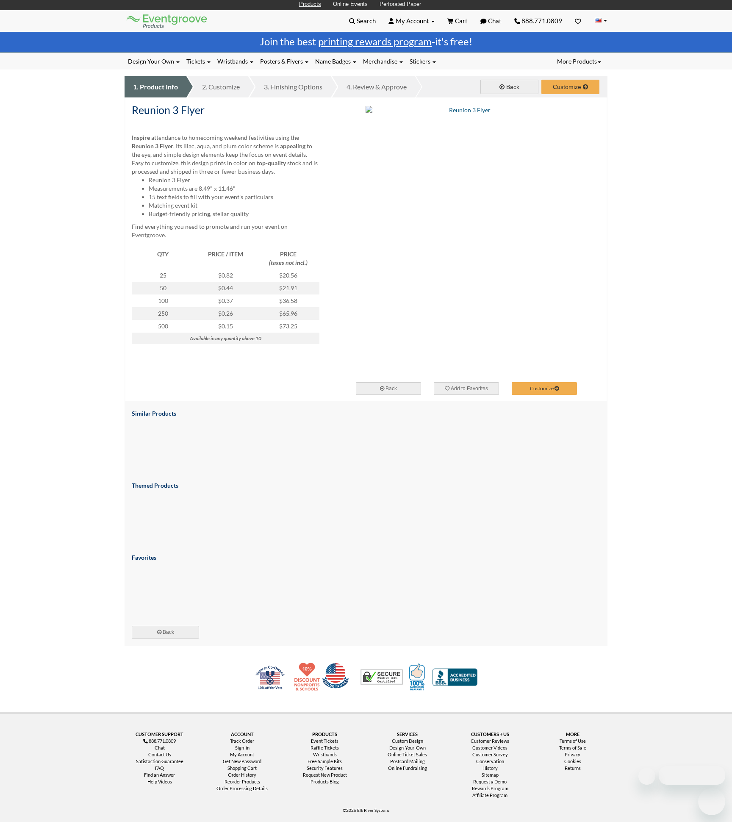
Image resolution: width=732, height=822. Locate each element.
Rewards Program (490, 788)
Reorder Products (242, 781)
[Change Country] (601, 20)
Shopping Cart (242, 768)
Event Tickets (324, 741)
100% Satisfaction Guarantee (418, 677)
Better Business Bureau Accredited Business (455, 677)
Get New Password (242, 761)
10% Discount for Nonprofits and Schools (308, 677)
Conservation (490, 761)
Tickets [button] (196, 61)
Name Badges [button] (333, 61)
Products (310, 4)
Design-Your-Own (407, 747)
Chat (160, 747)
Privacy (572, 754)
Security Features (325, 768)
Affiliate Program (489, 795)
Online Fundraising (407, 768)
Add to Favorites (469, 389)
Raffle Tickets (325, 747)
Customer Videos (489, 747)
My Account (242, 754)
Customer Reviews (490, 741)
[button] (362, 20)
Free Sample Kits (325, 761)
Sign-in (242, 747)
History (490, 768)
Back (512, 86)
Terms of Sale (572, 747)
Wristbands (325, 754)
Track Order (242, 741)
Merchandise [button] (381, 61)
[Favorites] (578, 20)
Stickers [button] (421, 61)
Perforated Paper (400, 4)
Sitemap (490, 775)
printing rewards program (375, 41)
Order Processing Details (242, 788)
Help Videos (159, 781)
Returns (573, 768)
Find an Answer (159, 775)
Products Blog (325, 781)
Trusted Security (382, 677)
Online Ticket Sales (407, 754)
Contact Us (159, 754)
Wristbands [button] (233, 61)
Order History (242, 775)
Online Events (350, 4)
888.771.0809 (541, 21)
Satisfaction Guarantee (159, 761)
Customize (221, 87)
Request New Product (325, 775)
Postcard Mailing (407, 761)
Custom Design (407, 741)
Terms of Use (573, 741)
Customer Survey (490, 754)
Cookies (572, 761)
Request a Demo (490, 781)
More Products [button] (577, 61)
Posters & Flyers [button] (282, 61)
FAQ (159, 768)
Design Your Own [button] (151, 61)
